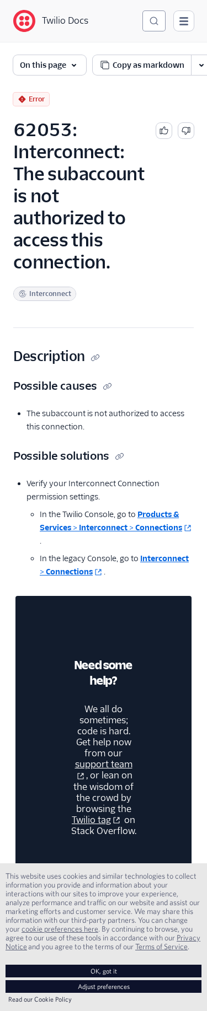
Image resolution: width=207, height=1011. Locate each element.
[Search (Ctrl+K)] (154, 21)
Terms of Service (161, 946)
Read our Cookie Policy (40, 999)
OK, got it (104, 971)
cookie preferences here (60, 928)
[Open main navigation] (184, 21)
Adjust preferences (104, 986)
